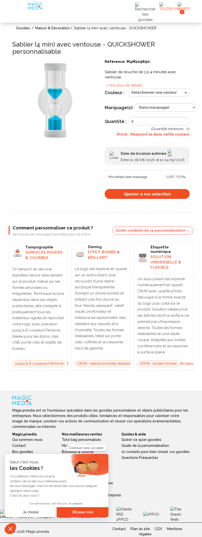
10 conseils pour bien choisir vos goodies (155, 452)
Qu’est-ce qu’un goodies (141, 440)
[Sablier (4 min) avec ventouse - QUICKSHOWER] (54, 101)
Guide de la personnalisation (145, 446)
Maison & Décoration (52, 28)
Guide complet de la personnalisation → (153, 230)
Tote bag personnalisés (81, 440)
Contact (19, 446)
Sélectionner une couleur (154, 92)
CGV (158, 529)
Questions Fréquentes (139, 458)
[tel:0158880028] (170, 7)
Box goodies (22, 452)
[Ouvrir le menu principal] (21, 7)
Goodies (23, 28)
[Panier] (186, 7)
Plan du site (140, 529)
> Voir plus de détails (124, 85)
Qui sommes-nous (27, 440)
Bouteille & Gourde (78, 452)
